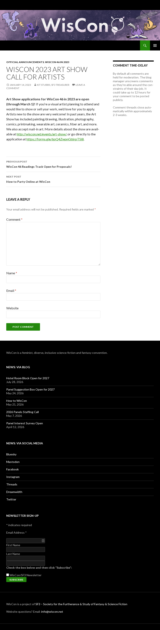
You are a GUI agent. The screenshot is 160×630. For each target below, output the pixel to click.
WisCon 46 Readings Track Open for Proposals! (39, 164)
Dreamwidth (14, 492)
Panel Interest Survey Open (24, 423)
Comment (14, 219)
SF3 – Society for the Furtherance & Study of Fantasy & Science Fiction (81, 604)
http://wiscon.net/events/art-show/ (41, 134)
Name (11, 273)
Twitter (11, 499)
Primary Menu (155, 45)
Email (11, 290)
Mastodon (13, 462)
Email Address (16, 532)
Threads (11, 484)
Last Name (13, 554)
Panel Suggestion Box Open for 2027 (30, 389)
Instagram (13, 477)
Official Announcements (25, 62)
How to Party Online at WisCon (28, 179)
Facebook (12, 469)
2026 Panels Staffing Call (22, 412)
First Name (13, 545)
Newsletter (33, 575)
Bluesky (11, 454)
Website (12, 308)
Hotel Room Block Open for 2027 (27, 378)
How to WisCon (16, 400)
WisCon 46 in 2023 (57, 62)
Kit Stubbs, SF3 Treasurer (53, 84)
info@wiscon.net (52, 611)
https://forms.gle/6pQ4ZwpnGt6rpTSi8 (55, 139)
